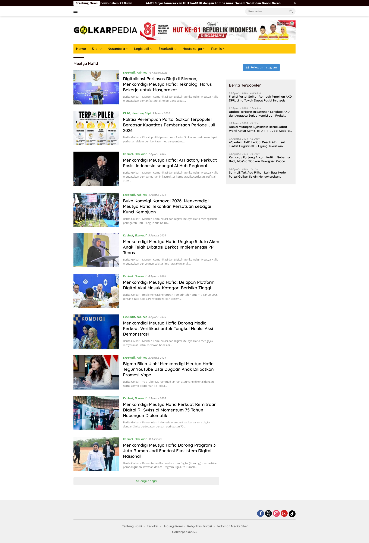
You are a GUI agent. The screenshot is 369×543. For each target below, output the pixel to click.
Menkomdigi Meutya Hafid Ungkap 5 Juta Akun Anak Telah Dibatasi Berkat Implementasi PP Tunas (171, 247)
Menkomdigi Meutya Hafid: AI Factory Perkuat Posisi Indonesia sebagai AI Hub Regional (170, 162)
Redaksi (152, 526)
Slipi (95, 48)
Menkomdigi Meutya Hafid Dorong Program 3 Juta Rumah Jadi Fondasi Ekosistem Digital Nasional (169, 450)
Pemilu (216, 48)
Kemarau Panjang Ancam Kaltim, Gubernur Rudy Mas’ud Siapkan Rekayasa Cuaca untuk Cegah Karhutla (259, 159)
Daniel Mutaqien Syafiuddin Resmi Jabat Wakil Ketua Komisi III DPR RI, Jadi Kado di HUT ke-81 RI (259, 129)
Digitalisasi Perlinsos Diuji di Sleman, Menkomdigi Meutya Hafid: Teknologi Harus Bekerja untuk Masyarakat (167, 84)
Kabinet (141, 72)
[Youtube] (284, 513)
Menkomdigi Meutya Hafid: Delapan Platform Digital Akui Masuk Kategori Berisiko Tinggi (169, 284)
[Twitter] (268, 513)
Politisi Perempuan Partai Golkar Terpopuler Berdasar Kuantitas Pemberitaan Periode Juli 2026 (169, 125)
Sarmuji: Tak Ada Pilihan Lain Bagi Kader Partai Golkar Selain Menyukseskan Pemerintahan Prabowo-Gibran (258, 174)
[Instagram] (276, 513)
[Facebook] (260, 513)
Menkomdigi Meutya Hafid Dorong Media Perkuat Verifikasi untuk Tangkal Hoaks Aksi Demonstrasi (168, 328)
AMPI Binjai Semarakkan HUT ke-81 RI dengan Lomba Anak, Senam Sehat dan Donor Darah (188, 3)
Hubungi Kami (173, 526)
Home (81, 48)
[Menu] (76, 11)
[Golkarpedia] (105, 30)
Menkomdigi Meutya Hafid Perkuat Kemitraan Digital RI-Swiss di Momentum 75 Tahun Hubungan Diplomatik (170, 410)
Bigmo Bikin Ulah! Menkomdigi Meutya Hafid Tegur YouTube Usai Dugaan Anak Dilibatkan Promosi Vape (168, 369)
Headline (138, 113)
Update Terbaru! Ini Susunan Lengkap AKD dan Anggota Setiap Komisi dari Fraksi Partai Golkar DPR (259, 113)
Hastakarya (192, 48)
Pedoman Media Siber (232, 526)
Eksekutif (165, 48)
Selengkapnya (146, 481)
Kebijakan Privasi (199, 526)
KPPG (126, 113)
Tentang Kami (132, 526)
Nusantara (116, 48)
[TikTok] (292, 513)
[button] (291, 11)
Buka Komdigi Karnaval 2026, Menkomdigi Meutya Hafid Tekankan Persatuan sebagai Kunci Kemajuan (167, 206)
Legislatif (141, 48)
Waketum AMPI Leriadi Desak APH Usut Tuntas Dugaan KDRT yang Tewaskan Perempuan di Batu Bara (257, 144)
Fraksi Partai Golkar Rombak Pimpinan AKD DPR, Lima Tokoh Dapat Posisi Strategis (260, 98)
